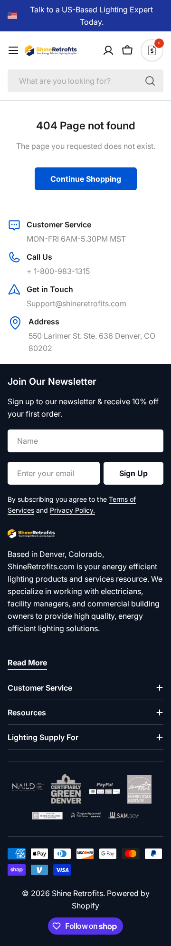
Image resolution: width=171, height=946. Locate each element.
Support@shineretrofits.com (76, 303)
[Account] (108, 50)
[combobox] (85, 80)
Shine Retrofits (77, 893)
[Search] (150, 81)
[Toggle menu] (13, 50)
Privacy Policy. (72, 510)
